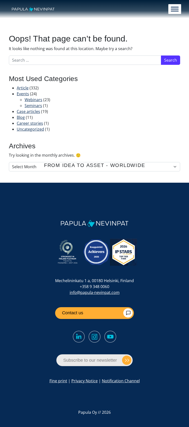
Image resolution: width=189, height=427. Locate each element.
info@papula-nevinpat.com (95, 292)
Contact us (72, 312)
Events (23, 93)
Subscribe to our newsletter (90, 360)
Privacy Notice (84, 381)
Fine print (58, 381)
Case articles (28, 111)
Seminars (33, 105)
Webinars (33, 99)
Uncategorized (30, 129)
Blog (21, 117)
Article (23, 88)
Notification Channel (121, 381)
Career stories (30, 123)
